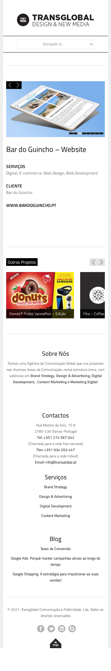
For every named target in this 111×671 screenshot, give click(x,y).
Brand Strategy (55, 487)
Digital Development (56, 506)
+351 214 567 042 (58, 437)
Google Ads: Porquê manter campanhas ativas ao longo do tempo (55, 561)
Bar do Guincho (19, 192)
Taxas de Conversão (55, 548)
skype (72, 628)
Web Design (53, 173)
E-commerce (30, 173)
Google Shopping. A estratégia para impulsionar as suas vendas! (56, 577)
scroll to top (55, 644)
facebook (40, 628)
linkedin (61, 628)
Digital (11, 173)
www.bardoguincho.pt (31, 205)
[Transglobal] (55, 24)
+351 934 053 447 (59, 450)
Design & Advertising (55, 496)
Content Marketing (55, 515)
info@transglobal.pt (61, 462)
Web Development (82, 173)
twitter (51, 628)
